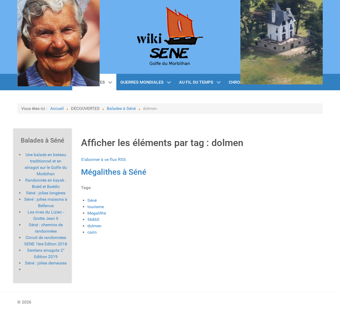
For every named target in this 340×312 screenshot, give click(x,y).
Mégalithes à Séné (113, 172)
